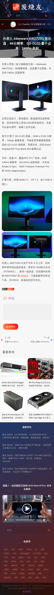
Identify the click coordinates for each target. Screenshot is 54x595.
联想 (38, 569)
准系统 (21, 557)
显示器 (5, 289)
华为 (35, 557)
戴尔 (5, 565)
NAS (42, 549)
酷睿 (39, 573)
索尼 (22, 569)
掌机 (22, 565)
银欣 (16, 577)
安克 (21, 561)
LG (36, 549)
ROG (14, 553)
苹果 (5, 573)
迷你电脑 (31, 573)
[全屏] (48, 520)
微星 (42, 561)
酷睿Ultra (7, 577)
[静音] (44, 520)
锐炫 (23, 577)
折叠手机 (14, 565)
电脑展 (15, 569)
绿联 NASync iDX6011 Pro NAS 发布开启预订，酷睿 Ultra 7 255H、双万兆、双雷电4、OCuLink (27, 458)
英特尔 (46, 569)
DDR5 (21, 549)
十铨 (28, 557)
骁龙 (37, 577)
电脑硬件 (10, 289)
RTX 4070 (36, 553)
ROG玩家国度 (24, 553)
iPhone (29, 549)
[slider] (25, 520)
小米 (35, 561)
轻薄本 (22, 573)
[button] (27, 509)
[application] (27, 508)
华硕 (5, 561)
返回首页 (27, 591)
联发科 (30, 569)
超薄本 (13, 573)
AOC (13, 549)
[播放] (6, 520)
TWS (6, 557)
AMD (6, 549)
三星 (13, 557)
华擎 (42, 557)
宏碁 (28, 561)
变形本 (13, 561)
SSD (45, 553)
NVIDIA (6, 553)
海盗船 (40, 565)
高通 (44, 577)
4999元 (25, 275)
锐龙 (30, 577)
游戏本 (6, 569)
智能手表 (31, 565)
